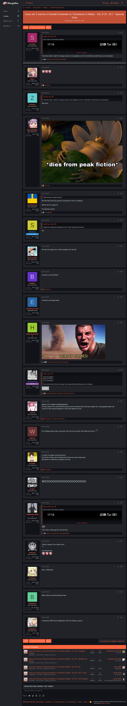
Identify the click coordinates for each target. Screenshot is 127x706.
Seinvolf (32, 553)
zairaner (32, 104)
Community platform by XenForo (109, 701)
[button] (13, 21)
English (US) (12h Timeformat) (34, 702)
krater (32, 489)
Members (6, 26)
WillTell (32, 438)
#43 (121, 93)
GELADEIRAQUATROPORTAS (112, 680)
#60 (121, 617)
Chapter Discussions (50, 655)
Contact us (48, 702)
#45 (121, 193)
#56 (121, 502)
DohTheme (107, 703)
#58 (121, 566)
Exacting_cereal (32, 309)
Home (5, 11)
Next (48, 27)
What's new (7, 21)
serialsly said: (47, 97)
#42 (121, 67)
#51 (122, 370)
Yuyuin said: (47, 374)
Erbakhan (32, 578)
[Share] (118, 33)
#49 (121, 297)
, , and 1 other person (60, 393)
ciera (32, 79)
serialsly (32, 44)
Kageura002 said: (48, 36)
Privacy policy (71, 702)
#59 (121, 592)
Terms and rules (60, 702)
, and (56, 59)
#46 (121, 220)
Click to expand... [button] (82, 52)
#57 (121, 541)
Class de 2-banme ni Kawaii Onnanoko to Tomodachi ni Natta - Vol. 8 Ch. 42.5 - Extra (58, 673)
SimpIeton (32, 629)
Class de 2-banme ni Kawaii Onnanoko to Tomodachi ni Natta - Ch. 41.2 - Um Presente (58, 679)
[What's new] (122, 3)
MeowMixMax (32, 130)
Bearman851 (32, 258)
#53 (121, 426)
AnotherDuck (32, 205)
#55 (121, 477)
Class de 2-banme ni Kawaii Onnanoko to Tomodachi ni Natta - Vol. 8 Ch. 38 (54, 667)
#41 (121, 32)
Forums (5, 16)
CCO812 (32, 464)
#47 (121, 246)
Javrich (32, 413)
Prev (26, 27)
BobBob (32, 283)
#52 (121, 401)
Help (79, 702)
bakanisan (32, 603)
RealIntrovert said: (48, 224)
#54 (121, 452)
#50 (121, 322)
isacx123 (118, 653)
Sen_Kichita (118, 674)
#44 (121, 118)
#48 (121, 271)
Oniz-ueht (118, 660)
